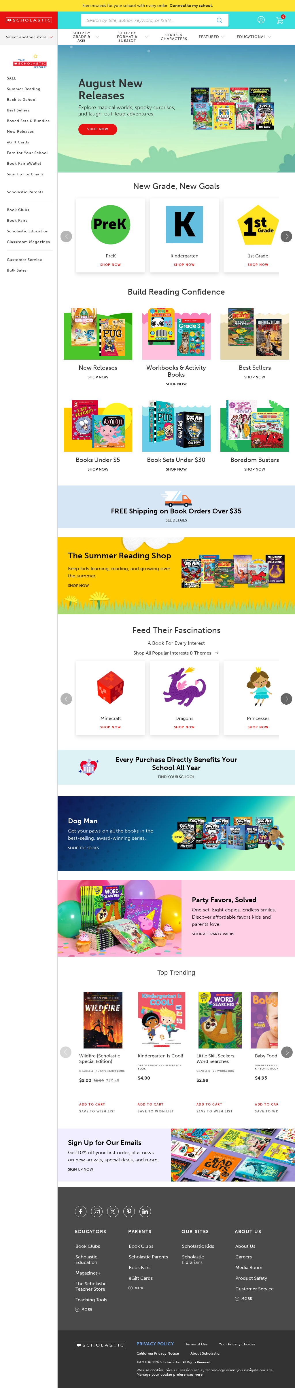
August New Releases (110, 89)
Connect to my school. (191, 5)
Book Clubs (18, 210)
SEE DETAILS (176, 520)
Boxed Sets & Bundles (28, 121)
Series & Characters (174, 37)
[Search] (219, 20)
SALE (11, 78)
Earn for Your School (27, 153)
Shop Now (110, 265)
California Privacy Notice (158, 1353)
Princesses (258, 718)
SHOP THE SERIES (83, 848)
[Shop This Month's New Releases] (232, 109)
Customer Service (24, 259)
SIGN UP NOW (80, 1169)
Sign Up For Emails (25, 174)
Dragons (184, 718)
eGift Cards (18, 142)
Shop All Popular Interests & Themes (172, 653)
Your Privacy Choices (237, 1344)
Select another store (27, 37)
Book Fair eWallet (24, 163)
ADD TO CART (92, 1104)
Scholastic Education (28, 231)
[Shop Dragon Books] (184, 687)
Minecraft (111, 718)
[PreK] (110, 224)
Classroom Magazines (28, 242)
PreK (111, 256)
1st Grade (258, 256)
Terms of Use (196, 1344)
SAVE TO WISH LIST (97, 1111)
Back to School (22, 99)
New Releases (20, 131)
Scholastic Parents (25, 192)
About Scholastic (205, 1353)
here (199, 1374)
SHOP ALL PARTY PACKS (213, 934)
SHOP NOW (98, 377)
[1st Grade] (258, 224)
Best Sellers (18, 110)
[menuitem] (84, 36)
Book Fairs (17, 220)
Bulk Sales (17, 270)
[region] (176, 1052)
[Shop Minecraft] (110, 687)
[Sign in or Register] (261, 20)
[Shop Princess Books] (258, 687)
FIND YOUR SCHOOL (176, 777)
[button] (66, 1052)
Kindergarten (184, 256)
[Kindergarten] (184, 224)
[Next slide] (286, 236)
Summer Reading (24, 89)
